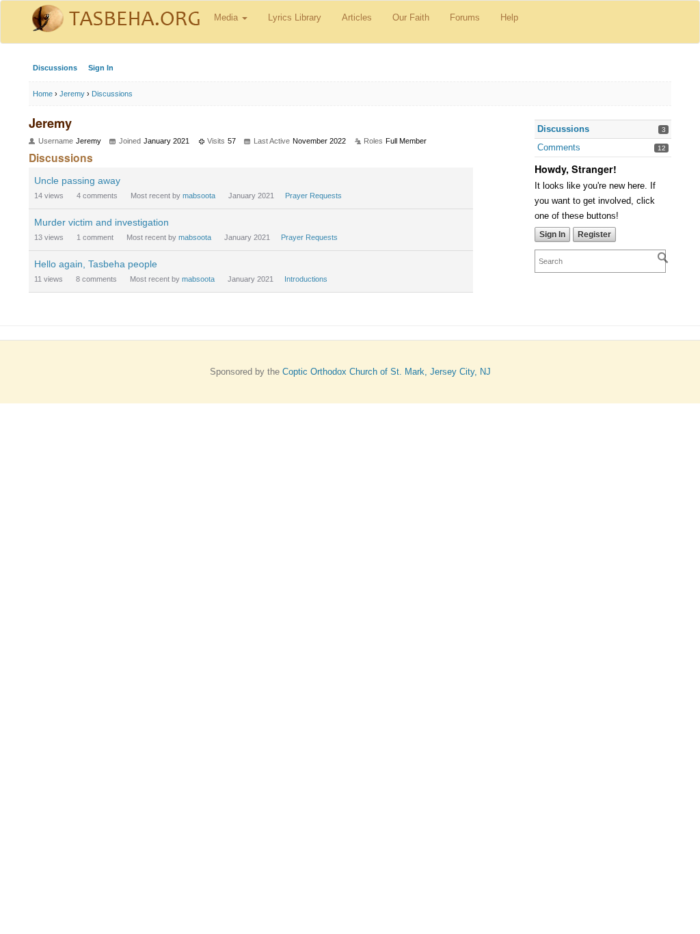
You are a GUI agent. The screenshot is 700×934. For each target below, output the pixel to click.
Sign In (100, 68)
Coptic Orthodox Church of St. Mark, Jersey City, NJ (386, 371)
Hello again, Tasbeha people (95, 263)
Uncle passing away (77, 180)
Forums (465, 17)
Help (509, 17)
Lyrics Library (294, 17)
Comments (558, 147)
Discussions (55, 68)
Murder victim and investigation (101, 222)
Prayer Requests (313, 195)
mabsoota (199, 195)
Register (594, 234)
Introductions (305, 279)
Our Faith (410, 17)
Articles (357, 17)
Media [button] (227, 17)
